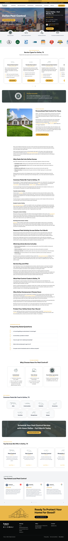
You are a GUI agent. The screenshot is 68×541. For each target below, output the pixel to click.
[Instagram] (7, 527)
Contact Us (21, 532)
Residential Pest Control (23, 527)
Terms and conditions (54, 536)
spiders (46, 123)
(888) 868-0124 (7, 2)
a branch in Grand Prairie (30, 295)
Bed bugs (15, 222)
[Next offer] (58, 1)
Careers (20, 530)
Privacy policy (46, 536)
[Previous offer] (10, 1)
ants (50, 122)
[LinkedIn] (9, 527)
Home (20, 525)
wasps (34, 184)
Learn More (11, 465)
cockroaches (54, 122)
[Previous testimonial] (4, 502)
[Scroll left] (33, 86)
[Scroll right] (35, 86)
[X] (5, 527)
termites (52, 123)
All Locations (61, 536)
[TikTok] (12, 527)
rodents (42, 123)
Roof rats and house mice (18, 205)
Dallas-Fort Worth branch (32, 152)
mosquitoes (38, 123)
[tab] (31, 502)
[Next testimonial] (63, 502)
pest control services (43, 255)
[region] (34, 1)
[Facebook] (3, 527)
